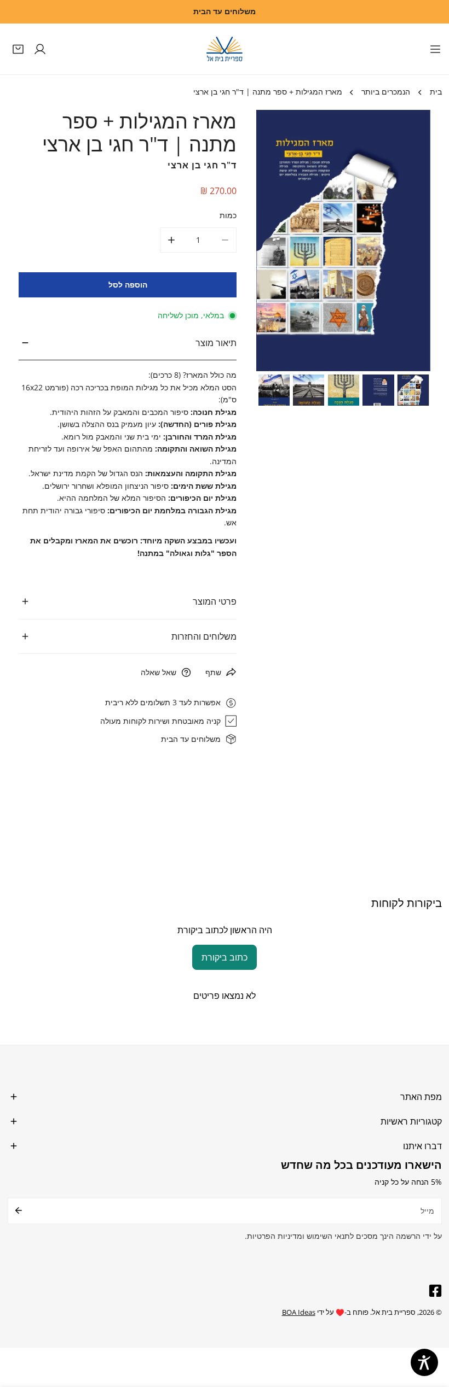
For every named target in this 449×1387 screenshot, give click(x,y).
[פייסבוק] (432, 1291)
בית (436, 92)
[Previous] (280, 242)
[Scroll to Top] (430, 1330)
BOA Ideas (298, 1312)
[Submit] (19, 1210)
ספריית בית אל (394, 1312)
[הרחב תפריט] (435, 49)
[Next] (407, 242)
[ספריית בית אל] (224, 49)
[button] (19, 49)
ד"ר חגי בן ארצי (202, 165)
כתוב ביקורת (224, 957)
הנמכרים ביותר (385, 92)
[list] (343, 240)
